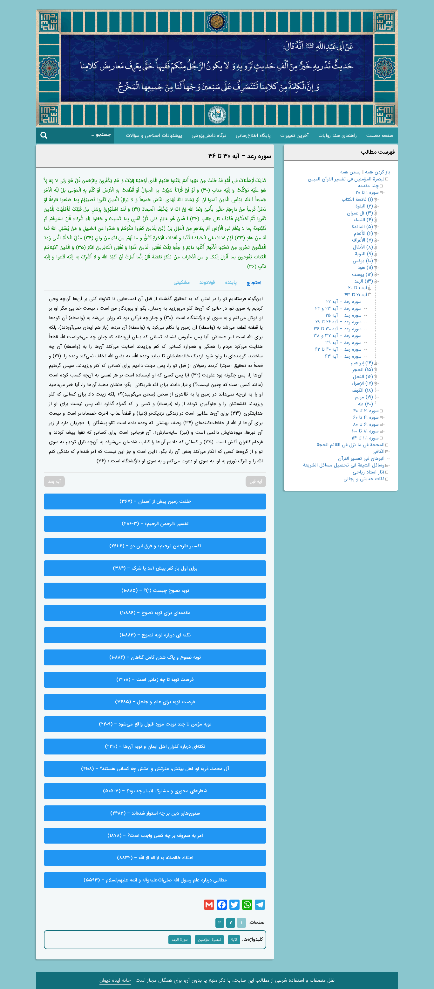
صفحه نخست (379, 135)
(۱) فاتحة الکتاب (357, 199)
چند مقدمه (368, 186)
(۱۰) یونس (363, 261)
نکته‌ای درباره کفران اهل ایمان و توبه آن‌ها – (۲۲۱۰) (155, 746)
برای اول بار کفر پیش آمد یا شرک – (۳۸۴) (155, 568)
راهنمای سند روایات (337, 135)
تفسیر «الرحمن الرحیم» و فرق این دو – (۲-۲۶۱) (155, 546)
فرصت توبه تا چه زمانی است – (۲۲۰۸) (155, 680)
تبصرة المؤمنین (209, 939)
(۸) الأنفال (363, 247)
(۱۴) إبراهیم (362, 363)
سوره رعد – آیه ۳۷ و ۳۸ (338, 336)
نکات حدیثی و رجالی (363, 479)
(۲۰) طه (365, 404)
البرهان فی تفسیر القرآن (361, 458)
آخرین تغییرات (294, 135)
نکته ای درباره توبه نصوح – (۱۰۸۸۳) (155, 635)
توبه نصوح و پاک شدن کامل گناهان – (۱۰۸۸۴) (155, 657)
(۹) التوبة (364, 254)
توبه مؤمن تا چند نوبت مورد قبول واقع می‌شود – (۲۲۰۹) (155, 724)
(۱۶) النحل (363, 377)
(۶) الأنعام (363, 233)
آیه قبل (256, 481)
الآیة (234, 939)
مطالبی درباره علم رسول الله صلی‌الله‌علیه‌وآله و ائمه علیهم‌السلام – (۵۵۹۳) (155, 880)
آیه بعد (54, 481)
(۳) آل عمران (360, 213)
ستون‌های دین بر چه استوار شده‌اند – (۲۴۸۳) (155, 813)
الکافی (378, 451)
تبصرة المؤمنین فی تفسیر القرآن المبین (346, 179)
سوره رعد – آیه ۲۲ (344, 301)
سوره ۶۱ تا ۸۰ (366, 424)
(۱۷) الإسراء (362, 383)
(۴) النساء (363, 220)
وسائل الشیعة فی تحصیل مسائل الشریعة (343, 465)
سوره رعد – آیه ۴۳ (343, 356)
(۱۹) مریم (364, 397)
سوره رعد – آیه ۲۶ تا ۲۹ (338, 322)
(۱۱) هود (365, 267)
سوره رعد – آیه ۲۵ (344, 315)
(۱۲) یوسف (362, 274)
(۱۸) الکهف (362, 390)
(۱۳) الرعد (363, 281)
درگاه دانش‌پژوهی (209, 135)
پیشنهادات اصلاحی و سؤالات (154, 135)
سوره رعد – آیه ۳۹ (343, 343)
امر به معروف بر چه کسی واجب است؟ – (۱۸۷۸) (155, 835)
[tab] (253, 283)
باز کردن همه (377, 172)
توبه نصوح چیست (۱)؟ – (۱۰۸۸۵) (155, 590)
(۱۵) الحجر (362, 370)
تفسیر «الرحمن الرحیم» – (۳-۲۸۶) (155, 524)
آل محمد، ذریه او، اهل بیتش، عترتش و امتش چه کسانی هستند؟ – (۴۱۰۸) (155, 769)
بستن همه (350, 172)
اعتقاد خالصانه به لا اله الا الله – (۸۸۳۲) (155, 858)
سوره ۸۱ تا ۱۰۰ (365, 431)
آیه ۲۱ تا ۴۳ (355, 295)
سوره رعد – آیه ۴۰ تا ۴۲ (338, 349)
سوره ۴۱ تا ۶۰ (366, 417)
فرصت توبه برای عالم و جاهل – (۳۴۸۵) (155, 702)
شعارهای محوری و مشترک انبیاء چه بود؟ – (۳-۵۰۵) (155, 791)
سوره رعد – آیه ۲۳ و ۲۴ (338, 308)
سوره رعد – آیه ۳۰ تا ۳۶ (338, 329)
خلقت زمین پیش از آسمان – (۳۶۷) (155, 501)
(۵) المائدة (362, 227)
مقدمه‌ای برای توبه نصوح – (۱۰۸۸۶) (155, 613)
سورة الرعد (180, 939)
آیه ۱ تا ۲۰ (357, 288)
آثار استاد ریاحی (368, 472)
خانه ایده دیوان (115, 980)
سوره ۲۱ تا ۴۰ (366, 411)
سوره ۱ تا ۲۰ (367, 192)
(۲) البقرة (364, 206)
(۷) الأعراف (362, 240)
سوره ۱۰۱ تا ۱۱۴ (365, 438)
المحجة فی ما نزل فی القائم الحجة (350, 445)
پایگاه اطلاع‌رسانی (253, 135)
